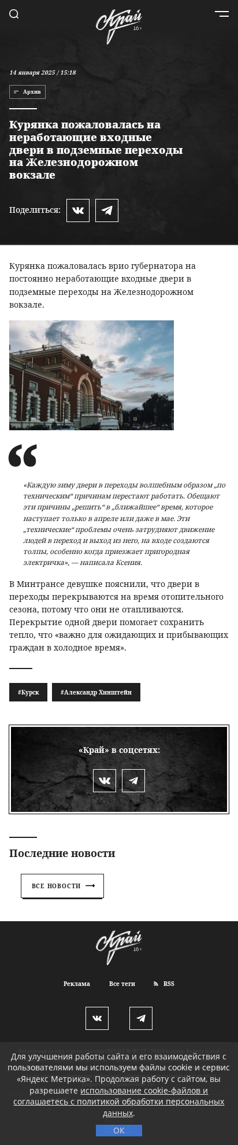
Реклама (77, 984)
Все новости (56, 886)
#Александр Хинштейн (96, 692)
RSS (168, 984)
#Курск (28, 692)
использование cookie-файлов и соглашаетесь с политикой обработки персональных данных (118, 1101)
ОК (119, 1130)
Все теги (122, 984)
